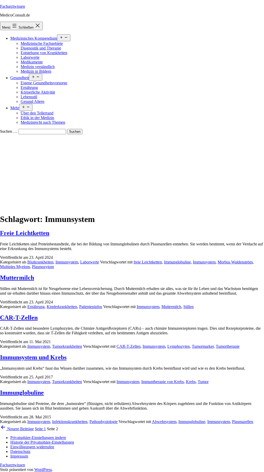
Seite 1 (40, 429)
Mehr (14, 108)
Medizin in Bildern (36, 71)
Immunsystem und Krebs (33, 357)
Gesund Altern (32, 101)
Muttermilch (17, 277)
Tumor (203, 381)
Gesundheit (19, 78)
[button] (38, 437)
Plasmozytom (43, 266)
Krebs (191, 381)
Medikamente (32, 62)
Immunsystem (66, 262)
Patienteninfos (90, 306)
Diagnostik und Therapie (41, 48)
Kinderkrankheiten (62, 306)
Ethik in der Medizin (37, 117)
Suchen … (8, 131)
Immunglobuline (177, 262)
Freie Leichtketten (24, 233)
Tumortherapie (228, 346)
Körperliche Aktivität (38, 92)
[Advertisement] (132, 173)
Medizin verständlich (38, 66)
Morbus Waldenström (235, 262)
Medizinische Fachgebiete (42, 43)
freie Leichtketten (148, 262)
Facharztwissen (12, 6)
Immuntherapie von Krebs (162, 381)
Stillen (188, 306)
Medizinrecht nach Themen (43, 122)
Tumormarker (203, 346)
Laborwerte (30, 57)
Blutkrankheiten (40, 262)
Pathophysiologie (103, 421)
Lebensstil (29, 97)
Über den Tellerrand (37, 113)
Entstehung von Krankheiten (44, 53)
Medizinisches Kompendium (33, 38)
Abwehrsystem (164, 421)
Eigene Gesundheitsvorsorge (44, 83)
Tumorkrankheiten (67, 346)
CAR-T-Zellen (19, 317)
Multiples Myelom (15, 266)
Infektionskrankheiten (69, 421)
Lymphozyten (178, 346)
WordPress (43, 469)
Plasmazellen (242, 421)
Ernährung (29, 87)
